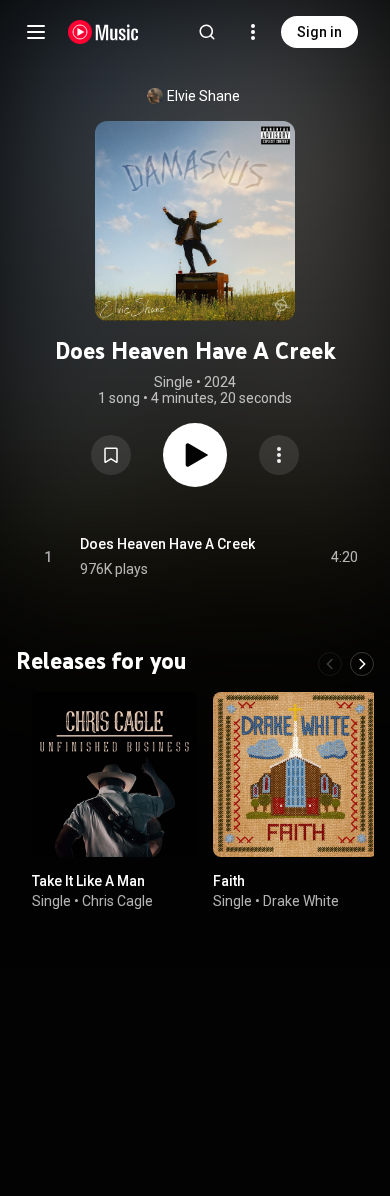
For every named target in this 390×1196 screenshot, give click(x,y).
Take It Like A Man (88, 881)
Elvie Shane (203, 96)
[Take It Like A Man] (114, 774)
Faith (229, 881)
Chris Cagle (117, 901)
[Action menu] (279, 455)
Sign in (319, 32)
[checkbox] (344, 557)
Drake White (301, 901)
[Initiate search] (207, 32)
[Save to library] (111, 455)
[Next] (362, 664)
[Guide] (36, 32)
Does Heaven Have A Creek (167, 544)
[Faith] (295, 774)
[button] (111, 455)
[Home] (103, 32)
